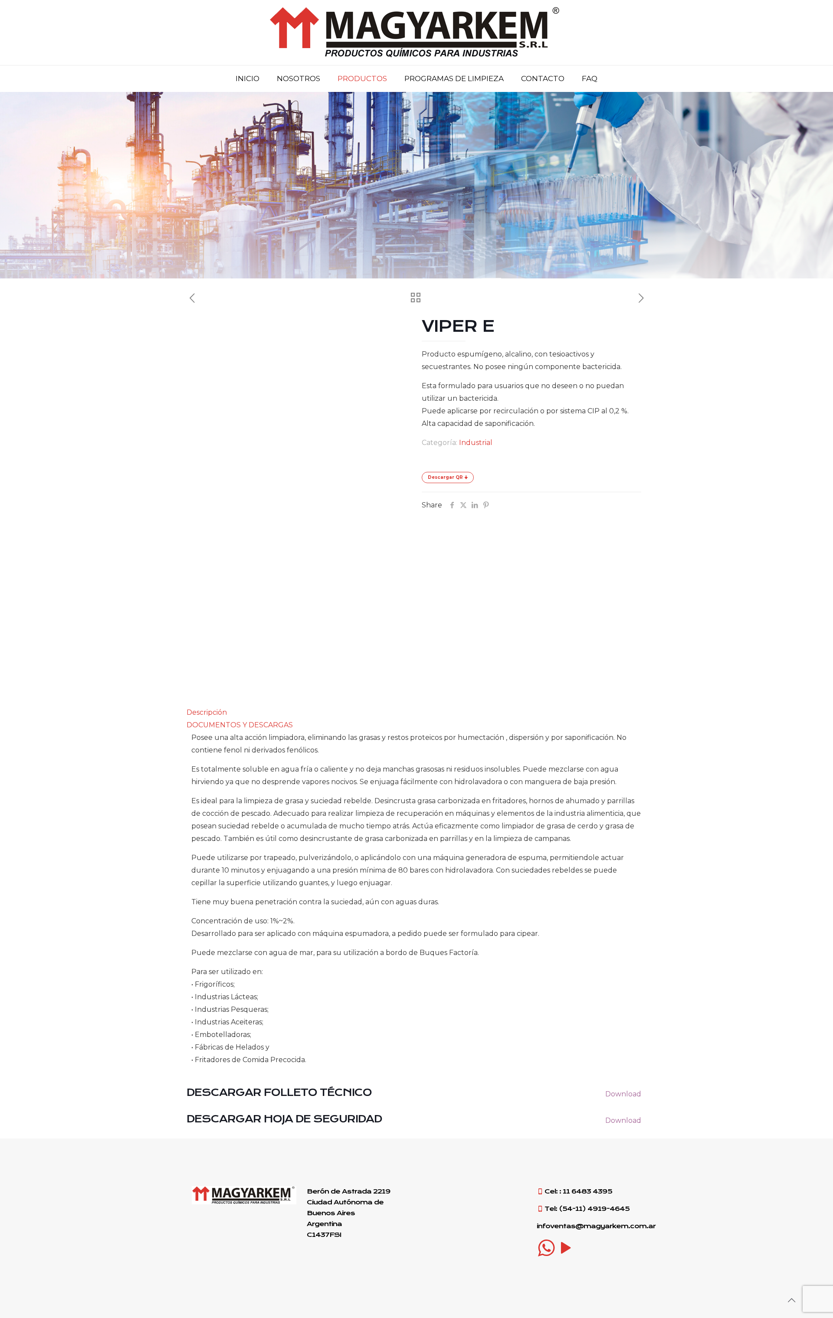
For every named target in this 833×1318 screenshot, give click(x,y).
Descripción (207, 712)
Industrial (475, 442)
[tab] (416, 712)
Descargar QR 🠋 (448, 477)
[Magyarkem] (416, 32)
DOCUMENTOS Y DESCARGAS (240, 725)
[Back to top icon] (791, 1300)
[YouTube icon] (566, 1247)
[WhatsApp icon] (546, 1247)
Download (623, 1094)
